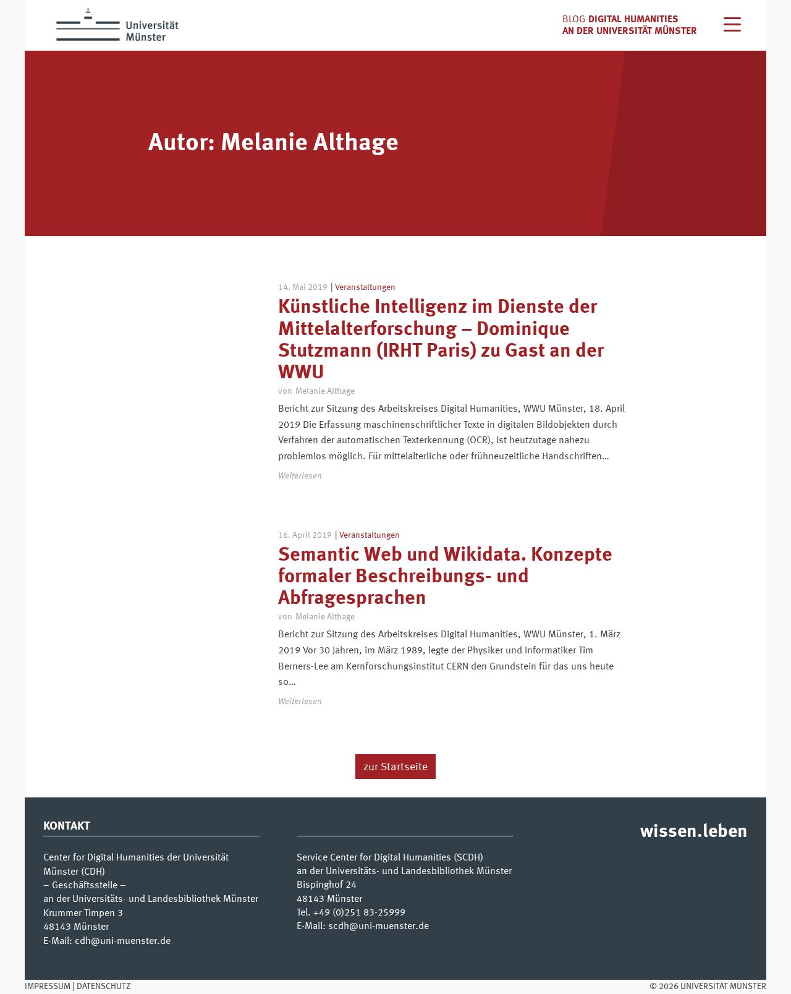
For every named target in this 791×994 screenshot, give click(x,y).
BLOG (573, 20)
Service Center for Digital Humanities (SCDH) (390, 858)
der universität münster (637, 31)
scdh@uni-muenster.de (378, 927)
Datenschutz (103, 986)
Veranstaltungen (365, 287)
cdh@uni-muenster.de (123, 941)
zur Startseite (395, 767)
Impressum (47, 986)
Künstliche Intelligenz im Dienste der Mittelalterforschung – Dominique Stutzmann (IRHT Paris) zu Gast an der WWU (441, 340)
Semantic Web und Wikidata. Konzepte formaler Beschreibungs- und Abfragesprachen (445, 577)
